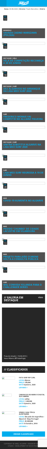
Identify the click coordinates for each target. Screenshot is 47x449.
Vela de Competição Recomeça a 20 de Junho (23, 62)
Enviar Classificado (24, 434)
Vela (15, 58)
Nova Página (34, 446)
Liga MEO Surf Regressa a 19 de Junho (23, 174)
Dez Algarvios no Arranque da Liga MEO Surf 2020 (21, 90)
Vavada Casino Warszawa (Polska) (20, 34)
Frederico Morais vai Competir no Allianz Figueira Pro (23, 119)
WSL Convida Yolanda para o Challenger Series (22, 286)
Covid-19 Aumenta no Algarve (23, 200)
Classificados (17, 369)
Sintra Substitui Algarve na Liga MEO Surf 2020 (22, 145)
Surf (15, 86)
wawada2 (7, 30)
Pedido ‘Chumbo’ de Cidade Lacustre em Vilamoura (21, 230)
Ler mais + (23, 387)
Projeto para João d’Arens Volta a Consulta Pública (20, 258)
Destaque (7, 58)
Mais (5, 198)
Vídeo (40, 297)
